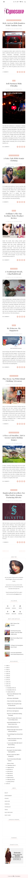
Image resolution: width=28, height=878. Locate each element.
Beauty (13, 210)
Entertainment (8, 795)
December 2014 (10, 687)
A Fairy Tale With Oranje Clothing (14, 159)
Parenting (7, 804)
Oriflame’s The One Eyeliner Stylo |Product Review (14, 216)
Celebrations (14, 268)
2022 (7, 669)
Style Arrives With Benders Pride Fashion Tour (14, 24)
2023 (7, 667)
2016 (7, 681)
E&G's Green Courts (14, 155)
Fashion (6, 798)
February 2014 (10, 779)
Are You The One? (11, 747)
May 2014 (9, 773)
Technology (8, 806)
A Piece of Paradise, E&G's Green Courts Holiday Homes (14, 437)
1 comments (5, 423)
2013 (7, 783)
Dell (14, 80)
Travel (6, 809)
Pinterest (8, 613)
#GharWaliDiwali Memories (13, 727)
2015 (7, 683)
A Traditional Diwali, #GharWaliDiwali (14, 273)
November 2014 (10, 689)
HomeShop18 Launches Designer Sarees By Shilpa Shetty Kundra (16, 632)
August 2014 (10, 767)
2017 (7, 679)
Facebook (14, 608)
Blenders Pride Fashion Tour (14, 20)
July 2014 (9, 769)
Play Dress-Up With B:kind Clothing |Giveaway (14, 380)
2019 (7, 675)
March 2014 (9, 777)
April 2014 (9, 775)
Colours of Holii (10, 763)
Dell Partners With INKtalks (14, 85)
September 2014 (10, 765)
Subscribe (20, 613)
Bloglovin (14, 613)
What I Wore (8, 815)
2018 (7, 677)
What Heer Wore (9, 812)
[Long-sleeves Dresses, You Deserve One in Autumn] (14, 863)
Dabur (13, 325)
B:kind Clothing (14, 375)
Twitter (20, 608)
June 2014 (9, 771)
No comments (6, 146)
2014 (7, 685)
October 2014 (10, 691)
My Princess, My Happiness (14, 329)
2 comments (5, 71)
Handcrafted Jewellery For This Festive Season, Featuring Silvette (14, 495)
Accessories (14, 490)
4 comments (5, 201)
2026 (7, 665)
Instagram (8, 608)
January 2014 (10, 781)
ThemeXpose (17, 876)
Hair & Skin (7, 801)
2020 (7, 673)
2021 (7, 671)
